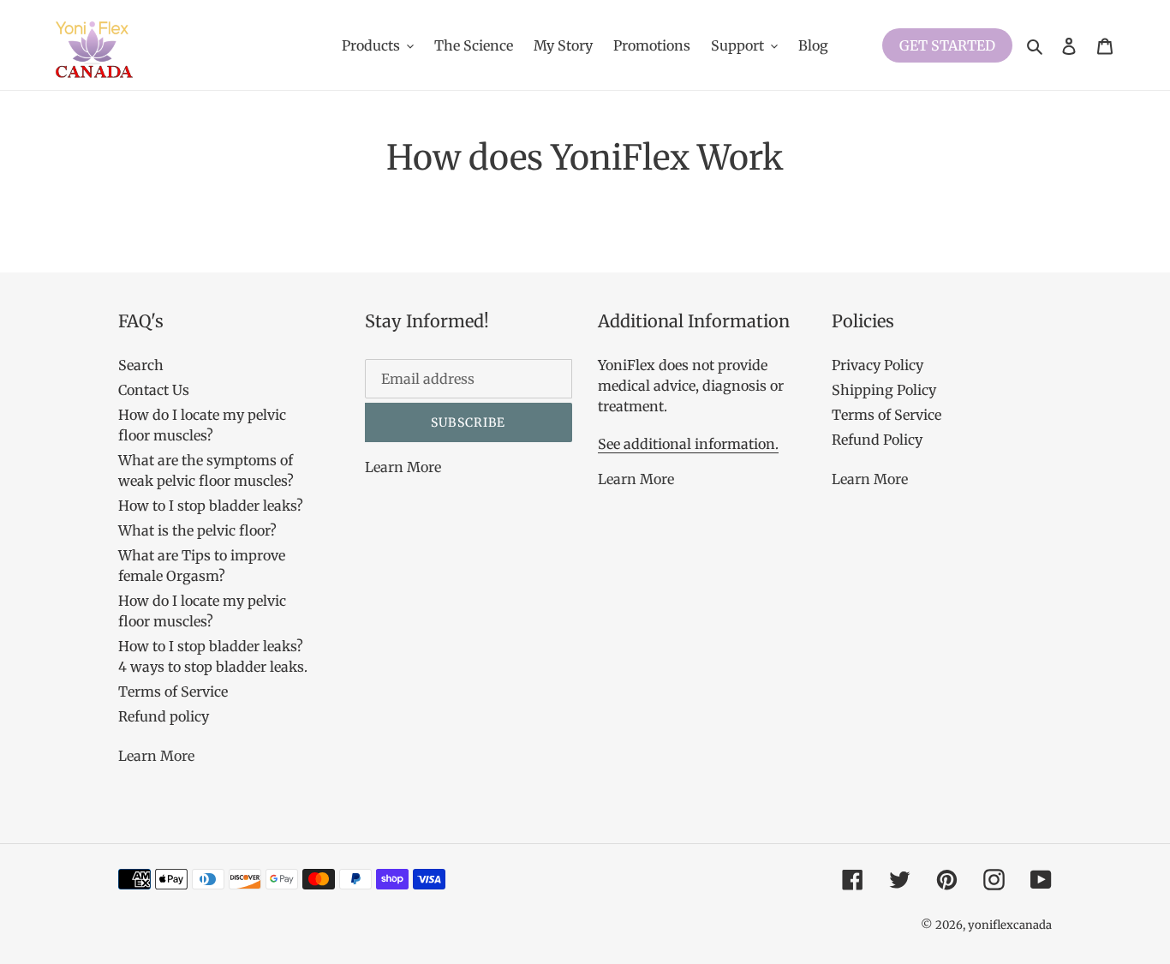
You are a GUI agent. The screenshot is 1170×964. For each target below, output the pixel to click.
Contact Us (153, 389)
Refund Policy (877, 439)
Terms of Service (173, 691)
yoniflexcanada (1010, 925)
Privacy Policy (877, 365)
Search (141, 365)
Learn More (156, 755)
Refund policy (163, 716)
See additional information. (688, 443)
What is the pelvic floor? (197, 530)
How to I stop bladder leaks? (210, 505)
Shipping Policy (884, 389)
